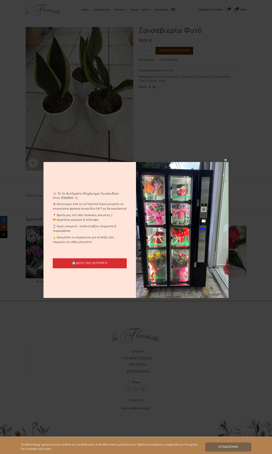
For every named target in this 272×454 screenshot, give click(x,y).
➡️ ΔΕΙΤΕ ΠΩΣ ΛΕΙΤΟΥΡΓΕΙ (90, 263)
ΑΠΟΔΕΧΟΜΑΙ (228, 446)
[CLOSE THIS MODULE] (226, 160)
